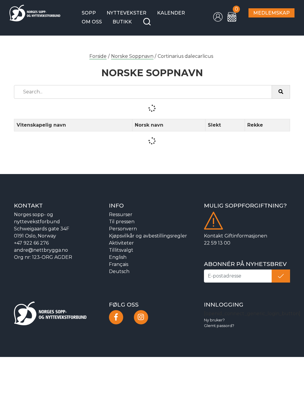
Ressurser (120, 214)
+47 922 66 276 (31, 243)
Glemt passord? (219, 325)
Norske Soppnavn (132, 56)
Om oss (92, 22)
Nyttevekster (126, 13)
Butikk (122, 22)
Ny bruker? (214, 320)
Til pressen (121, 221)
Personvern (123, 229)
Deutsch (119, 271)
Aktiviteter (121, 243)
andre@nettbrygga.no (41, 250)
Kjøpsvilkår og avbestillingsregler (148, 236)
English (117, 257)
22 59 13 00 (217, 243)
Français (118, 264)
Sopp (89, 13)
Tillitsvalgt (121, 250)
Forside (98, 56)
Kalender (171, 13)
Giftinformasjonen (245, 236)
